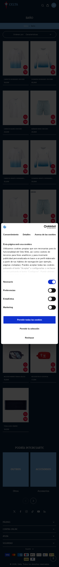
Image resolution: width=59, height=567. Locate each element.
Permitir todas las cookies (29, 320)
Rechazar (29, 338)
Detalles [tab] (27, 234)
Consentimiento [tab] (11, 234)
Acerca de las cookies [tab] (45, 234)
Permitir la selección (29, 328)
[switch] (52, 290)
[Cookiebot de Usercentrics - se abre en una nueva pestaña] (44, 227)
